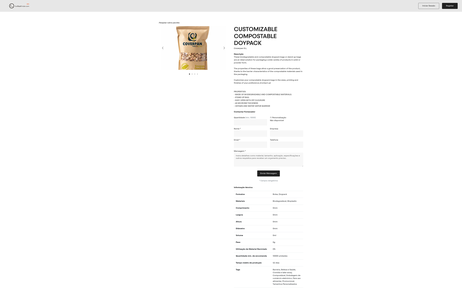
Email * (237, 140)
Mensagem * (240, 151)
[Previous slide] (163, 48)
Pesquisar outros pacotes (169, 23)
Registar (450, 6)
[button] (189, 74)
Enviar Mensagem (268, 173)
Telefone (274, 140)
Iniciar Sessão (428, 6)
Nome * (237, 129)
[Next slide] (224, 48)
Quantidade (245, 118)
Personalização (279, 118)
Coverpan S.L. (240, 48)
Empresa (274, 129)
